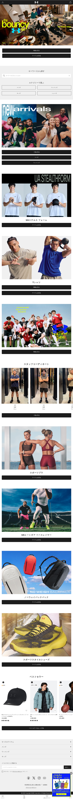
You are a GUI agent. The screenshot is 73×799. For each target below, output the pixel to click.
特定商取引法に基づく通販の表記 (33, 784)
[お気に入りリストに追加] (26, 710)
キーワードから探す (36, 71)
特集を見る (36, 50)
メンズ (36, 157)
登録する (67, 767)
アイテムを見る (36, 55)
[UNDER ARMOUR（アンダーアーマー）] (36, 2)
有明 (15, 405)
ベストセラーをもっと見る (36, 728)
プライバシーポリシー (17, 771)
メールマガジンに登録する (9, 763)
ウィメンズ (36, 162)
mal (15, 407)
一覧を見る (36, 152)
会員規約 (45, 784)
